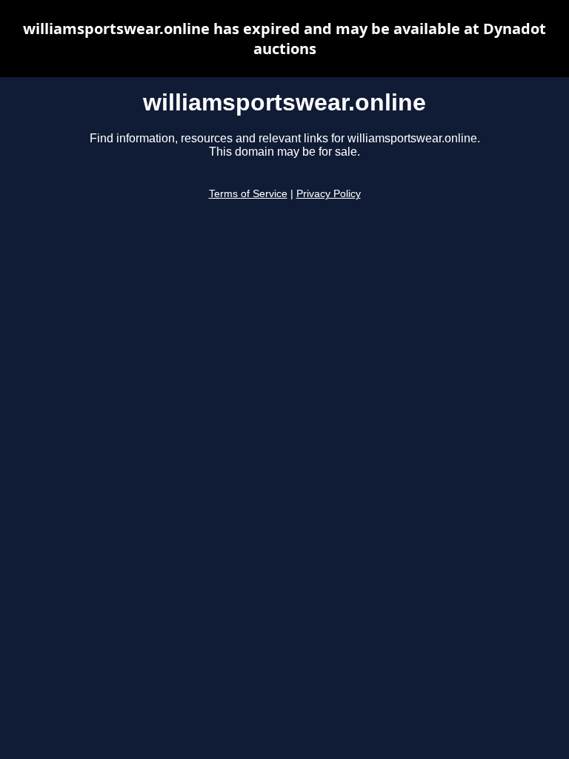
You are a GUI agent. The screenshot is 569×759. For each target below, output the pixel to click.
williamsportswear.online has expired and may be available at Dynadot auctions (284, 39)
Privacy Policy (328, 193)
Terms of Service (248, 193)
